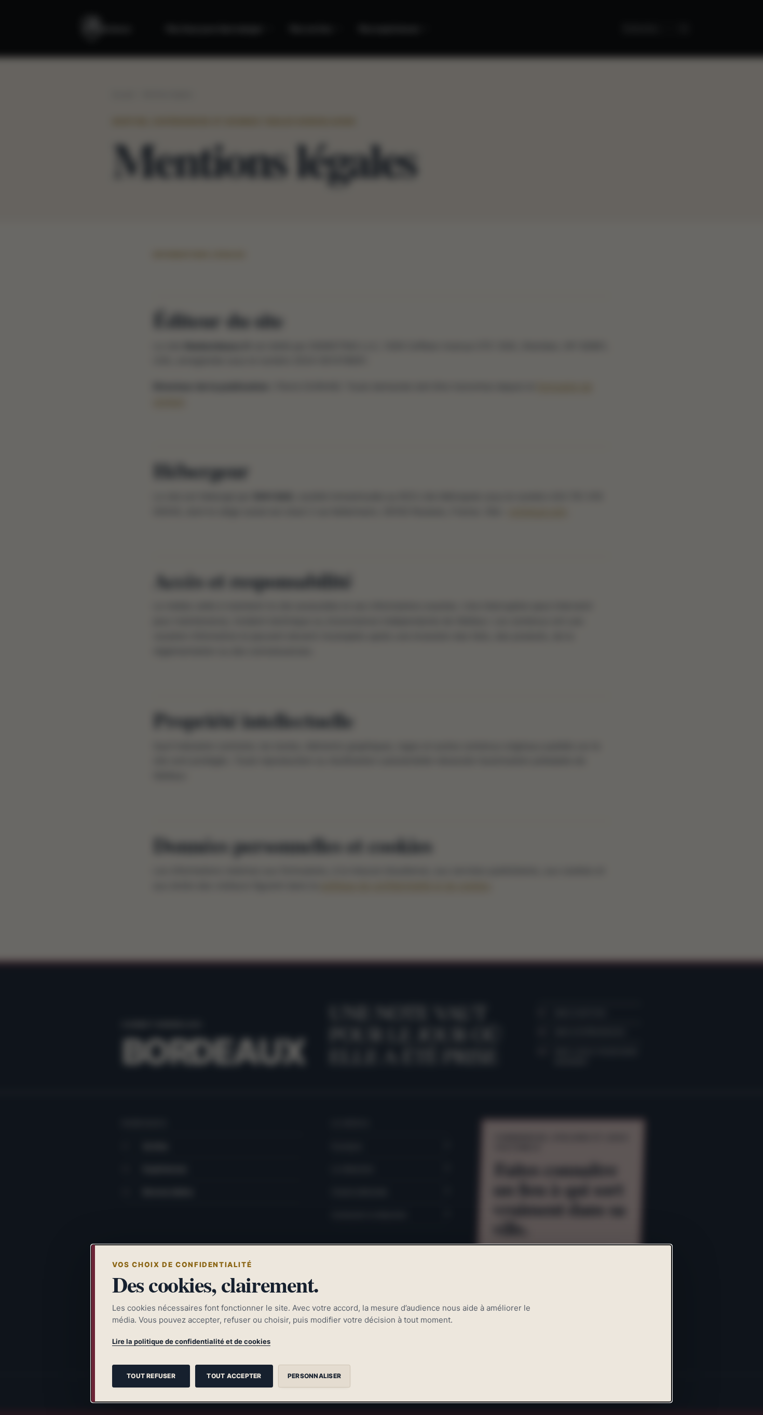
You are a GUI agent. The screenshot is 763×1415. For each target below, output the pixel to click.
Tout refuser (151, 1376)
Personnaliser (314, 1376)
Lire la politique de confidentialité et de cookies (191, 1341)
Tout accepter (234, 1376)
